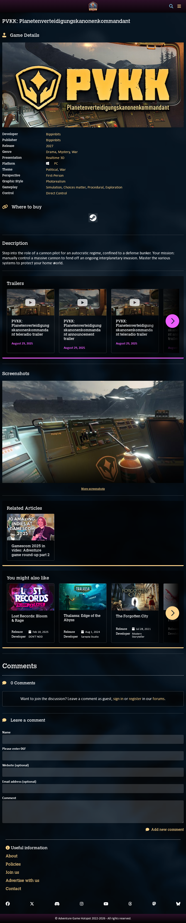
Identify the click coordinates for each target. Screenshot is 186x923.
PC (56, 163)
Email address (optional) (19, 782)
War (75, 152)
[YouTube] (106, 903)
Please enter (14, 749)
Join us (12, 872)
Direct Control (56, 193)
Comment (9, 798)
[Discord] (57, 903)
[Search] (171, 6)
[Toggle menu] (179, 6)
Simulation (54, 187)
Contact (13, 888)
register (135, 698)
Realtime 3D (55, 158)
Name (6, 733)
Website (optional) (15, 765)
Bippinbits (53, 134)
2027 (49, 146)
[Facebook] (8, 903)
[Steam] (93, 217)
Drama (51, 152)
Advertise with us (22, 880)
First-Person (55, 175)
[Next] (172, 321)
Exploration (113, 187)
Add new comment (167, 829)
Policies (13, 864)
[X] (32, 903)
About (11, 856)
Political (52, 169)
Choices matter (75, 187)
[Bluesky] (178, 903)
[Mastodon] (154, 903)
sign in (118, 698)
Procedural (96, 187)
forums (158, 698)
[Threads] (130, 903)
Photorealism (56, 181)
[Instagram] (81, 903)
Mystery (64, 152)
